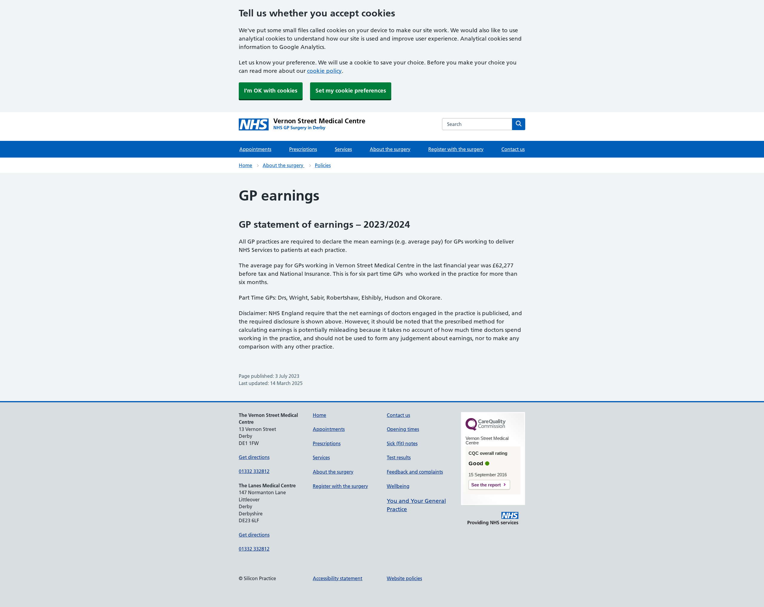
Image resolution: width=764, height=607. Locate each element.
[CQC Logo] (486, 429)
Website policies (404, 578)
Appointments (255, 149)
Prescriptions (303, 149)
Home (245, 165)
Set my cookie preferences (350, 90)
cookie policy (324, 70)
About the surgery (390, 149)
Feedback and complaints (415, 472)
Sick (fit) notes (402, 443)
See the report (486, 484)
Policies (323, 165)
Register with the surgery (455, 149)
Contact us (513, 149)
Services (343, 149)
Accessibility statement (337, 578)
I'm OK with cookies (270, 90)
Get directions (254, 457)
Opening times (403, 429)
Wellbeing (398, 486)
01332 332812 (254, 471)
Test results (399, 457)
